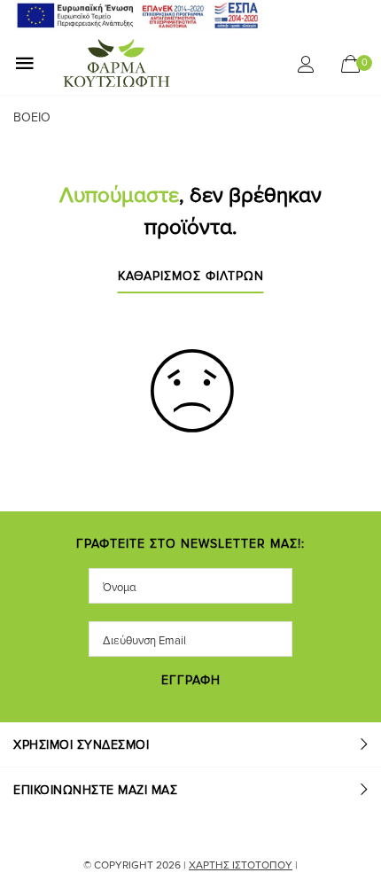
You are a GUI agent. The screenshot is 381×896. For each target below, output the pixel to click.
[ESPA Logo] (137, 14)
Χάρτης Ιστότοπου (240, 865)
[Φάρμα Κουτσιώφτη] (156, 63)
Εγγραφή (191, 681)
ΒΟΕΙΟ (32, 117)
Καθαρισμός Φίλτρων (191, 277)
